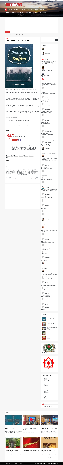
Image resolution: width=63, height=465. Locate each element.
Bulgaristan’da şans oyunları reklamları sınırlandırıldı (12, 179)
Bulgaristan (10, 9)
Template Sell (20, 463)
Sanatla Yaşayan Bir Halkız (46, 296)
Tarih (44, 393)
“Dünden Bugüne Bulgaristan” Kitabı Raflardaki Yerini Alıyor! (52, 337)
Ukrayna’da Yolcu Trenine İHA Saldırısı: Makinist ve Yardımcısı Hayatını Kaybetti (25, 147)
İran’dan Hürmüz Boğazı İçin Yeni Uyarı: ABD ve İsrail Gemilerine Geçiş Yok (24, 149)
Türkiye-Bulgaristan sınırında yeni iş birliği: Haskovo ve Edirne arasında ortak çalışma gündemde (48, 91)
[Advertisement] (31, 24)
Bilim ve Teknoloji (15, 12)
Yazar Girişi (25, 0)
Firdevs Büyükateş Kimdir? (46, 105)
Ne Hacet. (43, 71)
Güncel (45, 387)
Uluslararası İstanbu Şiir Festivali (47, 111)
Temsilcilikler (13, 0)
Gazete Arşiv (17, 0)
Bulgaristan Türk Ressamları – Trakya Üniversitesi (31, 178)
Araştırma (7, 12)
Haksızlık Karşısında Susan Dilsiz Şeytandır (49, 140)
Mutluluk (43, 309)
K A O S (43, 215)
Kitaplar (7, 15)
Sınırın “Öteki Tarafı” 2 (45, 127)
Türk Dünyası (22, 9)
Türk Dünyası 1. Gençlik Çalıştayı (47, 55)
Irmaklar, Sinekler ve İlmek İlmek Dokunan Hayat (49, 274)
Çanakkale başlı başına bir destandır (47, 134)
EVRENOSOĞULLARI (45, 144)
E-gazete (21, 0)
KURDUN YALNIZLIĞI (45, 101)
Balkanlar (16, 9)
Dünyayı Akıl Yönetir (45, 122)
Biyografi (22, 12)
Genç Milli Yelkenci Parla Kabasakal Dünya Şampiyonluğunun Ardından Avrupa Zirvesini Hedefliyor (49, 84)
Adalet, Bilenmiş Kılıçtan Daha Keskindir (48, 279)
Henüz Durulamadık (45, 235)
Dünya (32, 9)
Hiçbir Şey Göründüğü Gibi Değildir (47, 197)
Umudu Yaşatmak (44, 253)
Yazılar (36, 9)
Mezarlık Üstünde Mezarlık (46, 289)
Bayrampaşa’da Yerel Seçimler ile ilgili (48, 242)
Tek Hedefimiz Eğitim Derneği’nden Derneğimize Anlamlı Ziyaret (52, 323)
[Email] (19, 140)
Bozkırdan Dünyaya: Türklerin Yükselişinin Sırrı (49, 153)
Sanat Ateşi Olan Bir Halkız (46, 295)
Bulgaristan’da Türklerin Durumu (47, 179)
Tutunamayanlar (44, 290)
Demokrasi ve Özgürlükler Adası (47, 70)
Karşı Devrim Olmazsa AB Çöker (47, 168)
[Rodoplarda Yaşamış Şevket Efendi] (33, 170)
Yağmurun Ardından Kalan (46, 123)
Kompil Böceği (44, 175)
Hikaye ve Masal (36, 12)
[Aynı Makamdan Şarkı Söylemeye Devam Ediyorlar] (11, 170)
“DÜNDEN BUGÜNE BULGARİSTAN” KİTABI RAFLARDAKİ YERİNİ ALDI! (52, 333)
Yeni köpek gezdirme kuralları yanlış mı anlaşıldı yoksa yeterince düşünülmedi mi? (21, 169)
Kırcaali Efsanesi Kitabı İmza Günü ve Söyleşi (51, 328)
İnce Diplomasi (44, 260)
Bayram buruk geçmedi (45, 208)
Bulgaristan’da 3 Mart (45, 259)
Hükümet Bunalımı (45, 201)
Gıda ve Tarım (28, 12)
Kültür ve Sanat (46, 392)
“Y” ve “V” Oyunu (44, 300)
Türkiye (28, 9)
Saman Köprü (44, 254)
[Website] (20, 140)
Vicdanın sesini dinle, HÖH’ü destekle (47, 133)
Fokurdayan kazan (45, 167)
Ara (56, 40)
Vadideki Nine (44, 207)
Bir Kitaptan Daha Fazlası (50, 318)
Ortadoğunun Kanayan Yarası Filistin (47, 145)
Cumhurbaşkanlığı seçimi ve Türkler (47, 196)
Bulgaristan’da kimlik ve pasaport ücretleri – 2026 (49, 189)
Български (42, 9)
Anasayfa (6, 0)
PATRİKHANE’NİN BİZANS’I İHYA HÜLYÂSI (49, 285)
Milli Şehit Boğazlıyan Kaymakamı (47, 284)
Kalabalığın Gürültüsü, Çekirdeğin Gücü (48, 273)
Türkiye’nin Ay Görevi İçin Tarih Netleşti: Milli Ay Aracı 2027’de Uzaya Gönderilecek (25, 148)
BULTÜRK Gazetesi (16, 134)
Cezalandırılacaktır (45, 116)
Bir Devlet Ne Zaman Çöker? (46, 202)
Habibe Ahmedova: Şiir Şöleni (46, 112)
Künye (9, 0)
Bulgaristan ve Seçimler (45, 75)
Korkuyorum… (44, 50)
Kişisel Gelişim (43, 12)
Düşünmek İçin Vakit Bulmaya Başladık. (48, 278)
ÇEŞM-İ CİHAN (44, 229)
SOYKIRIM (44, 241)
